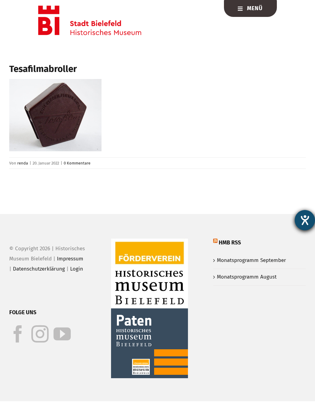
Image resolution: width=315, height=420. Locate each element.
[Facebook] (17, 334)
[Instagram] (40, 334)
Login (76, 269)
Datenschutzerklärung (39, 269)
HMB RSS (230, 242)
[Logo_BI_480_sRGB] (89, 8)
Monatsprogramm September (251, 260)
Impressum (70, 259)
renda (22, 163)
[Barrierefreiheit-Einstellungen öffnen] (305, 220)
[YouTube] (62, 334)
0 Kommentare (77, 163)
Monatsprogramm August (247, 277)
